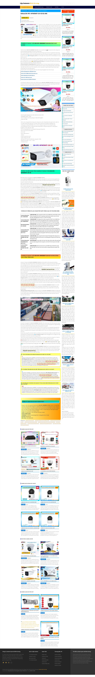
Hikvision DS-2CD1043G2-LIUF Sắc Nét (48, 446)
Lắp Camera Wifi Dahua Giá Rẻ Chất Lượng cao (68, 132)
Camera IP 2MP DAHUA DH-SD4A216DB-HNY (67, 25)
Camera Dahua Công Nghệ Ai (42, 10)
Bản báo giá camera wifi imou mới (68, 113)
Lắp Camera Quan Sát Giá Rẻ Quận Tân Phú (68, 209)
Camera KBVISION (58, 656)
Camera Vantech (58, 661)
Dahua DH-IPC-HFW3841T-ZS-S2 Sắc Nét (34, 13)
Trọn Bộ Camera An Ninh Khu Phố (33, 423)
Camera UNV (57, 660)
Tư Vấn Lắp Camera (33, 660)
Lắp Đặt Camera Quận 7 (30, 420)
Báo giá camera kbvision (67, 110)
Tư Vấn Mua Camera (33, 654)
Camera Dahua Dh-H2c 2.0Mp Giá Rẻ (68, 189)
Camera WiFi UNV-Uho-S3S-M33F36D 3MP (48, 502)
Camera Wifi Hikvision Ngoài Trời (68, 144)
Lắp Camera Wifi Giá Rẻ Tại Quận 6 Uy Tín (68, 391)
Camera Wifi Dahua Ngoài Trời (68, 149)
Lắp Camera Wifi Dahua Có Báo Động (68, 147)
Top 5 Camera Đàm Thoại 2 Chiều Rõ (67, 119)
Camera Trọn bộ (58, 665)
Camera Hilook (57, 663)
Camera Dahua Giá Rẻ (32, 10)
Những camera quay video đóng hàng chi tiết (68, 108)
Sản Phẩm (56, 7)
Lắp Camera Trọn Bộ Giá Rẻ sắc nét (68, 161)
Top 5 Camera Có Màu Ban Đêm (67, 116)
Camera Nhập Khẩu (45, 663)
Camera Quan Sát (24, 10)
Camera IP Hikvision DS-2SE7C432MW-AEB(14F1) (30, 629)
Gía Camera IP (65, 123)
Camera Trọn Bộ (49, 7)
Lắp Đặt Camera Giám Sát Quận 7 (68, 365)
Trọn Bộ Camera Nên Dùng (67, 163)
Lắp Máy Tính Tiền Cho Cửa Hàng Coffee (42, 420)
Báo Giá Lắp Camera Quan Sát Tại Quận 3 (68, 304)
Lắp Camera (29, 3)
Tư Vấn (62, 7)
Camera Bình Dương (43, 669)
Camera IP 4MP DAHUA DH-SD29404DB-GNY (67, 47)
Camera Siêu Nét (45, 660)
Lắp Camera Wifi (32, 658)
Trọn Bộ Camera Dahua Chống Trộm (68, 158)
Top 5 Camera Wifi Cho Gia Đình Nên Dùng (67, 142)
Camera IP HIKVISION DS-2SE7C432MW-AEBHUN (49, 610)
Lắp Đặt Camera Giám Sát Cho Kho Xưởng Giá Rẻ (46, 422)
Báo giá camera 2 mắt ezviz (67, 121)
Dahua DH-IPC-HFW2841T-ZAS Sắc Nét (28, 580)
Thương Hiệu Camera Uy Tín (27, 7)
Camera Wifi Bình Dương (38, 7)
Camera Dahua (58, 654)
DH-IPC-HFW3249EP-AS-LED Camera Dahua (49, 580)
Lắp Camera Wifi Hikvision (67, 139)
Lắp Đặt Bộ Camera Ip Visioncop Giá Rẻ (68, 166)
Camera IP (44, 658)
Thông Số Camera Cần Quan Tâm (68, 239)
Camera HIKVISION (58, 658)
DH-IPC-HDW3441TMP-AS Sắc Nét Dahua (28, 555)
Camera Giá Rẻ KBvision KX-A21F (27, 471)
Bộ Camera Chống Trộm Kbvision (67, 155)
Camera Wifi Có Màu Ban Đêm (68, 134)
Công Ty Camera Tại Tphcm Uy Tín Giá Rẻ (68, 332)
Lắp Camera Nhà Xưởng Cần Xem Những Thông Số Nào (68, 273)
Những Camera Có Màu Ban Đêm (67, 126)
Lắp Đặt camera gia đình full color (46, 423)
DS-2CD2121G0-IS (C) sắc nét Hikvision (48, 471)
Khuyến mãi (44, 654)
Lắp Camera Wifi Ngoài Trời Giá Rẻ (68, 137)
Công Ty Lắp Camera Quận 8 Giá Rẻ (31, 422)
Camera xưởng (45, 656)
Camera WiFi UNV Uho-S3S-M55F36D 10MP (28, 502)
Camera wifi (44, 661)
